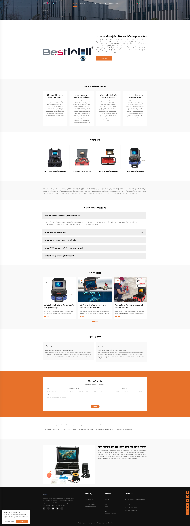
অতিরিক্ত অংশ (88, 509)
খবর (105, 3)
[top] (187, 513)
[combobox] (72, 391)
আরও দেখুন (46, 316)
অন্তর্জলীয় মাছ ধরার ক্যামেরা (90, 506)
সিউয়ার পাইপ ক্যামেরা (89, 499)
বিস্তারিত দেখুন (55, 157)
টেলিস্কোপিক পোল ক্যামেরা (90, 504)
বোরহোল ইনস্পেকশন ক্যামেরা (90, 502)
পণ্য (89, 3)
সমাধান (100, 3)
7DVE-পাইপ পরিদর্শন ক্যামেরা (108, 171)
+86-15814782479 (132, 507)
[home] (50, 3)
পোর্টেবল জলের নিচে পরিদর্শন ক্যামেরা (124, 429)
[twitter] (61, 508)
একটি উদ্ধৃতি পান (104, 58)
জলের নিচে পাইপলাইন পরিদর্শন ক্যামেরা (104, 429)
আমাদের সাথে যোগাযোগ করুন (114, 3)
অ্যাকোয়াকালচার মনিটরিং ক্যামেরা (86, 429)
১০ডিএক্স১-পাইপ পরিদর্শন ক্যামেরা (135, 171)
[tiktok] (57, 508)
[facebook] (44, 508)
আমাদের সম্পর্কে (82, 3)
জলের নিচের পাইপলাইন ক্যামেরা (69, 429)
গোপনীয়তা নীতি (109, 523)
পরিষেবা (94, 3)
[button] (93, 321)
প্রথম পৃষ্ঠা (75, 3)
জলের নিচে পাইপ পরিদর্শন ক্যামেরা (52, 429)
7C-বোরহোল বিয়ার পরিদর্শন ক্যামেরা (55, 171)
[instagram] (48, 508)
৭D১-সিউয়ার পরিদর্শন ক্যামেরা (82, 171)
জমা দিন (95, 406)
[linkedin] (53, 508)
